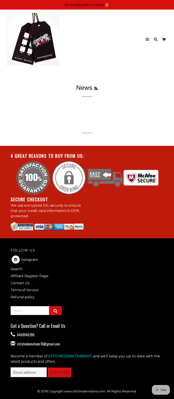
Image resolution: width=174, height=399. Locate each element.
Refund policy (23, 297)
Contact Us (20, 283)
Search (16, 269)
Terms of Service (25, 290)
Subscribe (59, 372)
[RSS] (96, 89)
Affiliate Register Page (29, 276)
